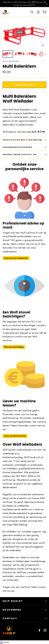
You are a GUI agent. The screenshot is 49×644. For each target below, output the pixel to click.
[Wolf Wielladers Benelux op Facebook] (39, 630)
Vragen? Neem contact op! (20, 154)
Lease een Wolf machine (15, 436)
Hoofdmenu (12, 609)
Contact (10, 618)
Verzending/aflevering (17, 147)
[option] (24, 34)
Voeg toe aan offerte (24, 84)
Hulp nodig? (13, 601)
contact (42, 587)
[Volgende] (44, 53)
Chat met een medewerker (16, 258)
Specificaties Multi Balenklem (22, 140)
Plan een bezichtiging (13, 347)
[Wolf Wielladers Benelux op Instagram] (45, 630)
